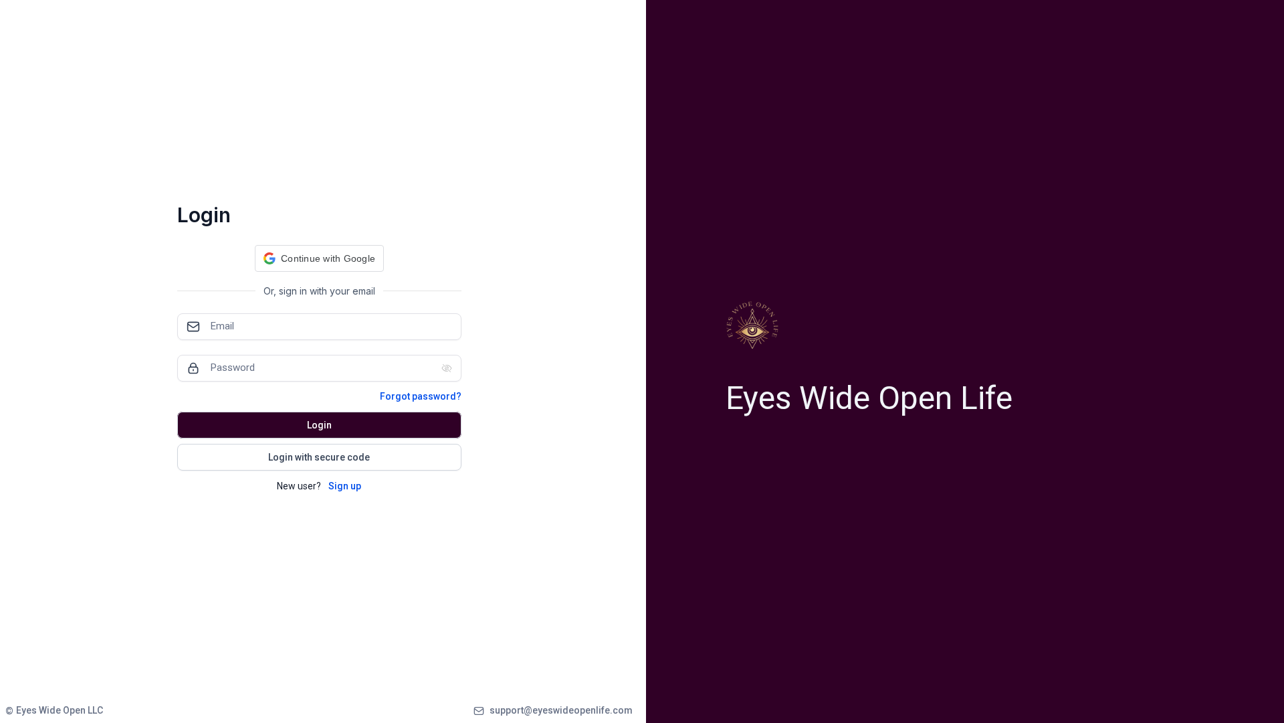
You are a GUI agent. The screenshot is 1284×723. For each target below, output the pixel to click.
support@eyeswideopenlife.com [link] (561, 710)
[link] (54, 711)
